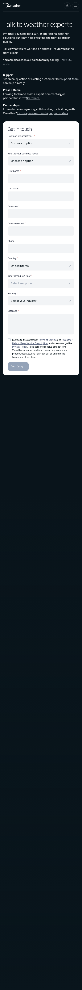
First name (13, 171)
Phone (11, 241)
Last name (13, 188)
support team (70, 79)
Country (12, 258)
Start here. (33, 98)
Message (12, 311)
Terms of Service (48, 340)
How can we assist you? (20, 136)
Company (13, 206)
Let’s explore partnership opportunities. (42, 113)
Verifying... (18, 366)
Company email (16, 223)
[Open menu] (75, 5)
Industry (12, 293)
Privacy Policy (19, 346)
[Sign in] (67, 5)
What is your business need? (23, 153)
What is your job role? (19, 276)
